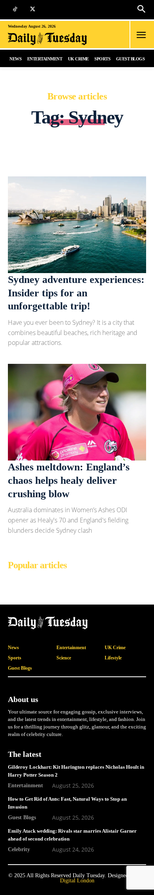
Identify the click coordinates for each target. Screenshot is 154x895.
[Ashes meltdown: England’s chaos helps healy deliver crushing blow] (77, 412)
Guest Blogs (22, 817)
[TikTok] (15, 10)
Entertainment (25, 785)
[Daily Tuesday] (52, 38)
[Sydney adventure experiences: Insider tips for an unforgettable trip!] (77, 224)
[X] (32, 10)
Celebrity (19, 849)
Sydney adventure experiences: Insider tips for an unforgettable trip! (76, 293)
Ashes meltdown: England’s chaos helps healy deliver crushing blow (69, 480)
